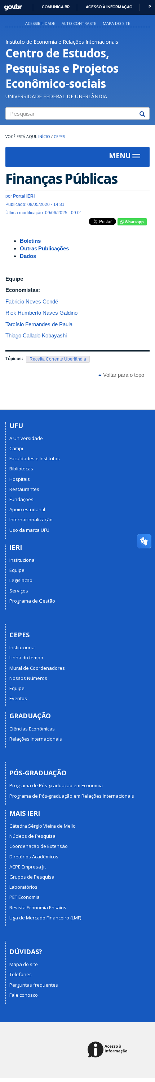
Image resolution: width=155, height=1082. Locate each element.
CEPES (59, 136)
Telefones (20, 974)
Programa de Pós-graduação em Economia (56, 785)
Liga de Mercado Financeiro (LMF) (45, 917)
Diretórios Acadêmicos (33, 856)
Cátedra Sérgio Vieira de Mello (42, 826)
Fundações (21, 499)
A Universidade (26, 438)
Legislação (20, 580)
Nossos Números (28, 678)
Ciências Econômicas (32, 728)
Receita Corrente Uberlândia (58, 359)
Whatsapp (134, 222)
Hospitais (19, 479)
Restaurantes (24, 489)
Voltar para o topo (123, 375)
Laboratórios (23, 887)
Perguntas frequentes (33, 985)
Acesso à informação (109, 6)
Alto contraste (79, 23)
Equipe (17, 570)
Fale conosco (23, 995)
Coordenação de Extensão (38, 846)
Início (44, 136)
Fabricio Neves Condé (31, 301)
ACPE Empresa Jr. (27, 866)
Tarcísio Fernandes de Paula (38, 324)
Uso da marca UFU (29, 530)
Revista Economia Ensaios (37, 907)
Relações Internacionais (35, 739)
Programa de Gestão (32, 601)
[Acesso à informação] (109, 1050)
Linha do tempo (26, 657)
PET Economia (24, 897)
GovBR (10, 5)
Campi (16, 448)
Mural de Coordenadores (37, 668)
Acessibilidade (40, 23)
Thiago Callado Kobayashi (36, 335)
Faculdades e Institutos (34, 458)
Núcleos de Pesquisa (32, 836)
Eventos (18, 698)
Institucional (22, 560)
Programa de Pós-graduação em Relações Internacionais (71, 796)
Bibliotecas (21, 468)
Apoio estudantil (27, 509)
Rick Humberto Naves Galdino (41, 313)
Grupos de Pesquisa (31, 877)
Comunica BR (56, 6)
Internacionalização (31, 519)
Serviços (18, 590)
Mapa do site (116, 23)
